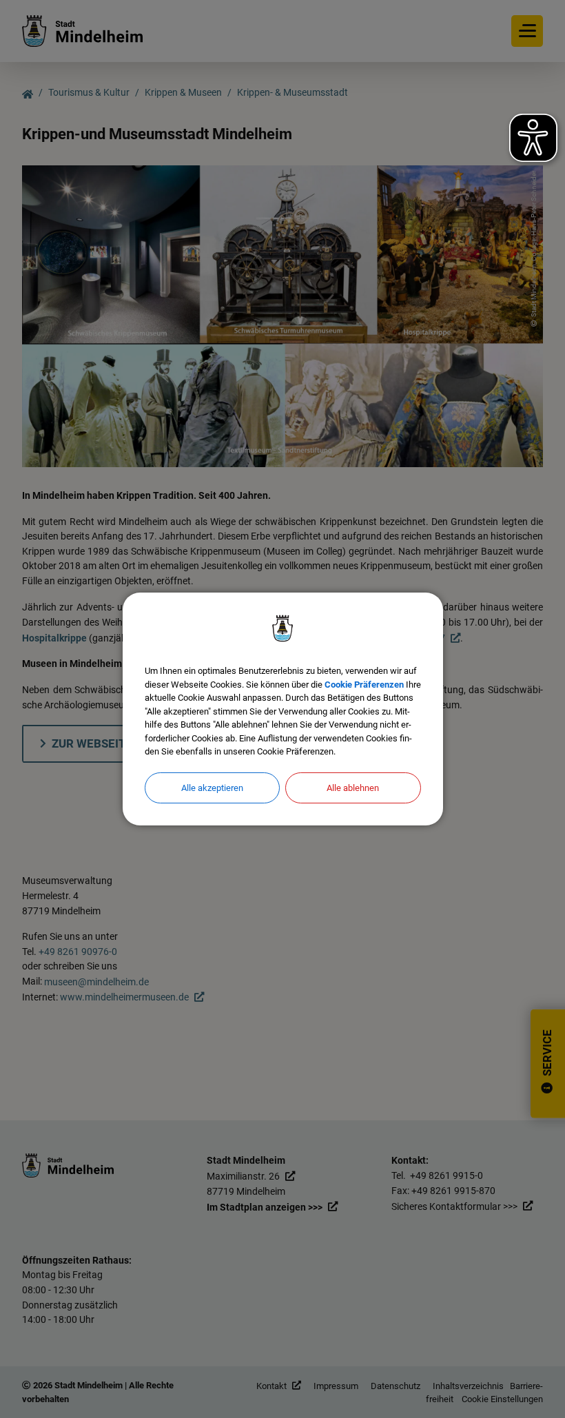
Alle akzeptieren (212, 788)
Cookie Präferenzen (364, 684)
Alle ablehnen (353, 788)
